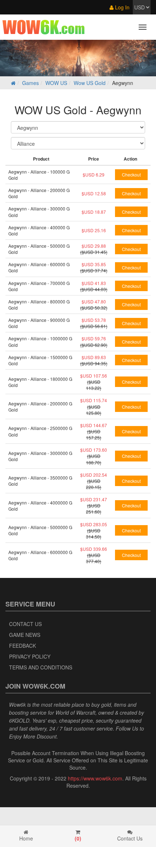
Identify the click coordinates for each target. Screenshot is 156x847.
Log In (122, 7)
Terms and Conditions (40, 667)
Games (30, 82)
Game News (24, 634)
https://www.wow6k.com (95, 778)
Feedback (22, 645)
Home (26, 838)
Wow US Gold (90, 82)
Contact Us (25, 623)
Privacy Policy (29, 656)
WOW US (56, 82)
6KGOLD (19, 720)
